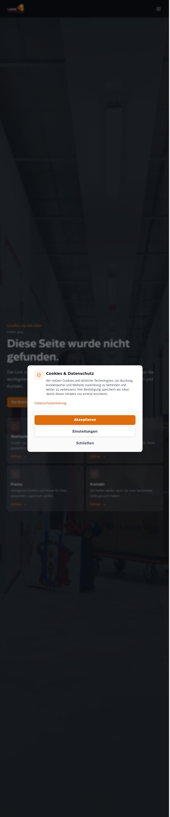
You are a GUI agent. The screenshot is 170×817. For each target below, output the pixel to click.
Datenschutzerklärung (50, 403)
